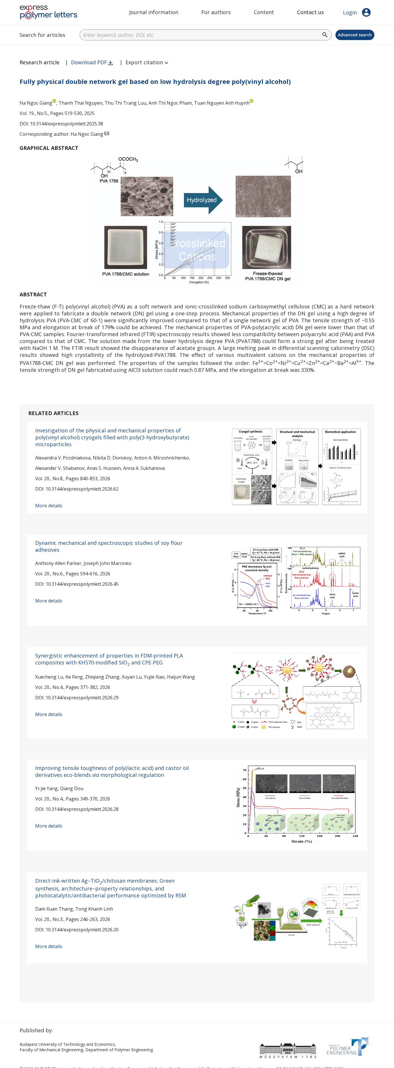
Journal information (153, 12)
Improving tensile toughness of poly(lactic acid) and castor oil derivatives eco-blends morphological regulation (112, 771)
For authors (216, 12)
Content (264, 12)
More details (48, 505)
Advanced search (355, 34)
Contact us (310, 12)
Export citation (144, 62)
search (325, 34)
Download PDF (89, 62)
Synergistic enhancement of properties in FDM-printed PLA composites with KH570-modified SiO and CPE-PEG (109, 659)
